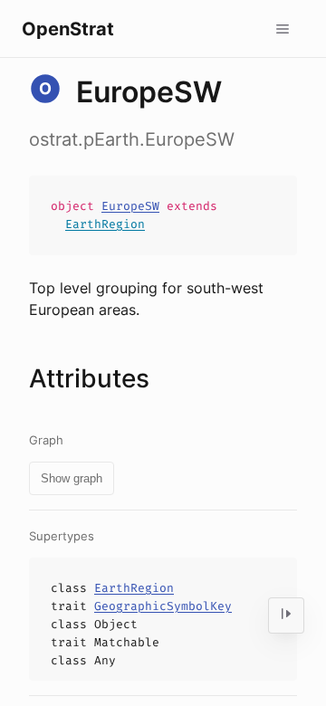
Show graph (71, 478)
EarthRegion (105, 224)
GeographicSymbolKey (163, 606)
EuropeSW (130, 206)
